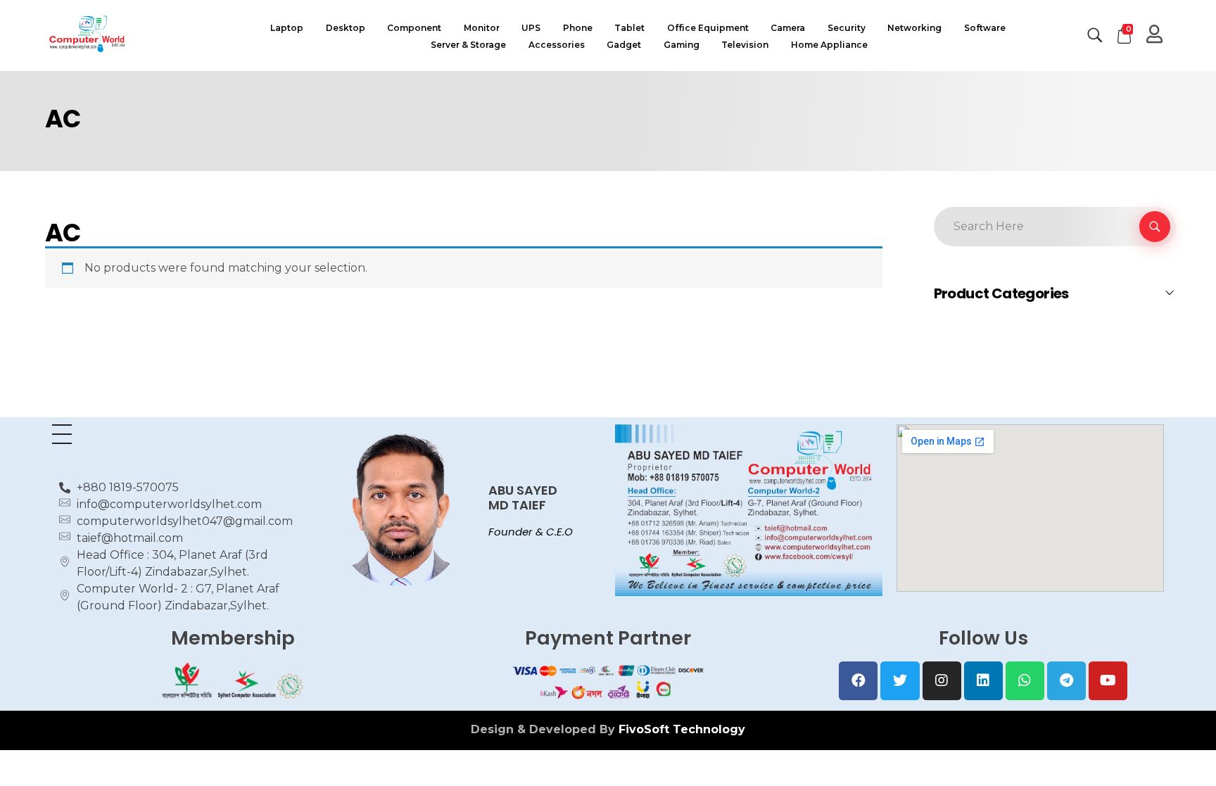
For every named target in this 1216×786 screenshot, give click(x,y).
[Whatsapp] (1025, 680)
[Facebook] (858, 680)
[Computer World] (140, 33)
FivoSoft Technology (682, 729)
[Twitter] (899, 680)
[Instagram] (942, 680)
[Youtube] (1108, 680)
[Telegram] (1066, 680)
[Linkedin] (983, 680)
